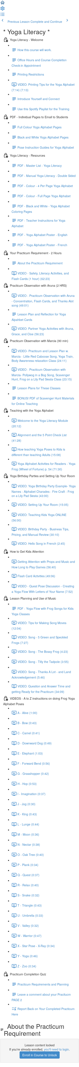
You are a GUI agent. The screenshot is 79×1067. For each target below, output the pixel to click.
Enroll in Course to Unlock (39, 1055)
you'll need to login (56, 1049)
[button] (2, 4)
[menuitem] (2, 10)
